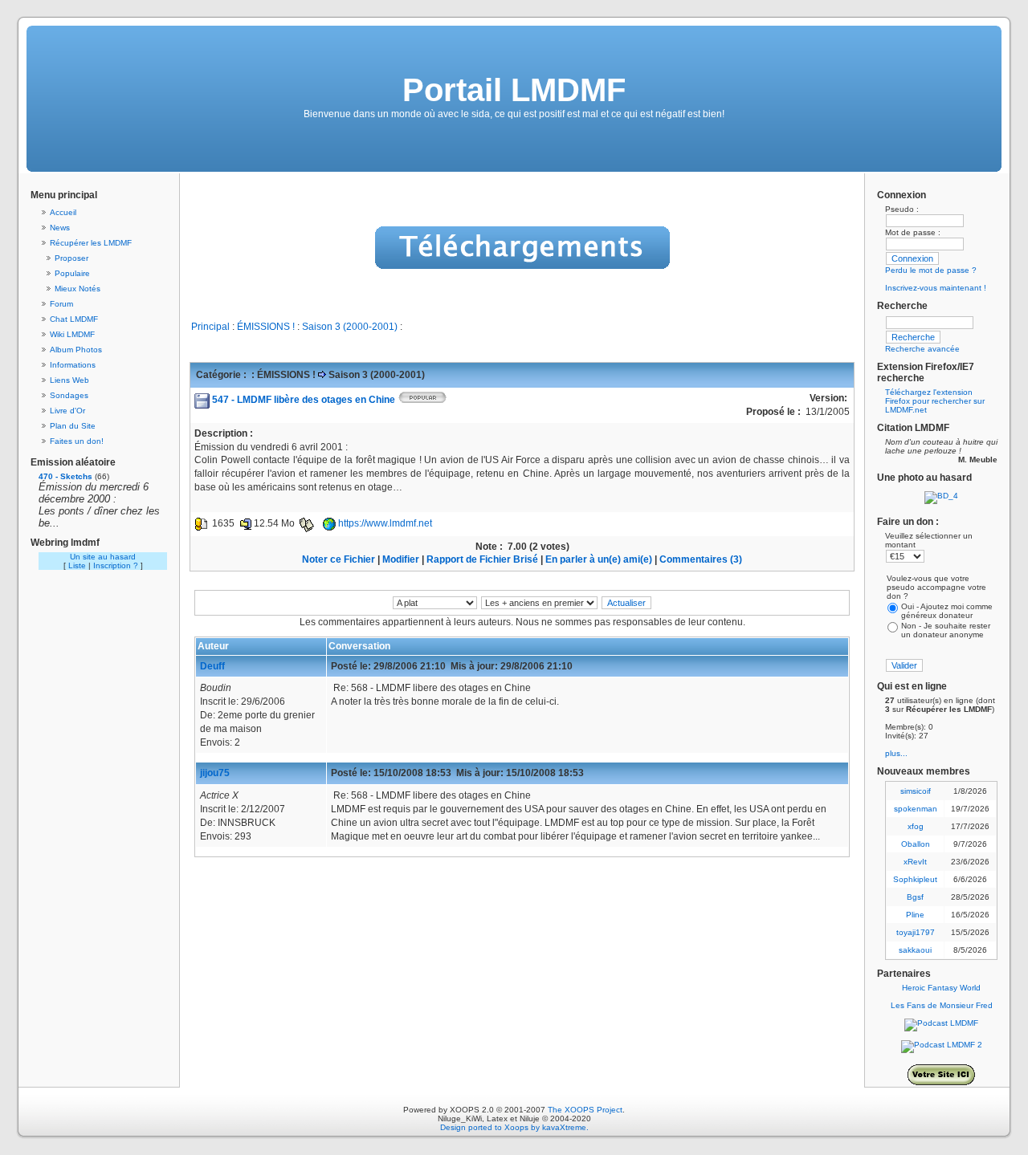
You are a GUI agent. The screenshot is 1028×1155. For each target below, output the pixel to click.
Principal (210, 326)
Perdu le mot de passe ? (931, 270)
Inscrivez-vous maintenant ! (935, 287)
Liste (77, 565)
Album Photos (76, 349)
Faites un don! (77, 441)
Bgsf (915, 897)
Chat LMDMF (74, 319)
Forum (61, 303)
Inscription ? (115, 565)
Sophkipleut (915, 879)
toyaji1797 (915, 932)
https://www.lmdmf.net (385, 523)
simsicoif (915, 791)
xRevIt (915, 861)
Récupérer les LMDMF (91, 242)
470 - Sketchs (65, 476)
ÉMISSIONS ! (266, 326)
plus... (896, 753)
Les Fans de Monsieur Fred (942, 1005)
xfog (916, 826)
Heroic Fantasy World (941, 987)
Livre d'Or (67, 410)
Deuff (212, 666)
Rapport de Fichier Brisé (482, 559)
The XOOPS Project (585, 1109)
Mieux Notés (77, 288)
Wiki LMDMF (72, 334)
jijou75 (215, 773)
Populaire (72, 273)
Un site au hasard (103, 556)
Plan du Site (73, 425)
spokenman (915, 808)
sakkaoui (915, 950)
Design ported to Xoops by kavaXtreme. (514, 1127)
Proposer (71, 258)
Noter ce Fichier (338, 559)
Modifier (400, 559)
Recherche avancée (922, 348)
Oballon (915, 844)
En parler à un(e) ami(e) (598, 559)
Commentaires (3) (700, 559)
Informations (73, 364)
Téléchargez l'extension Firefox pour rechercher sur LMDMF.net (935, 401)
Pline (915, 914)
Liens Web (69, 380)
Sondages (69, 395)
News (60, 227)
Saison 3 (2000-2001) (350, 326)
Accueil (63, 212)
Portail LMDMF (514, 90)
